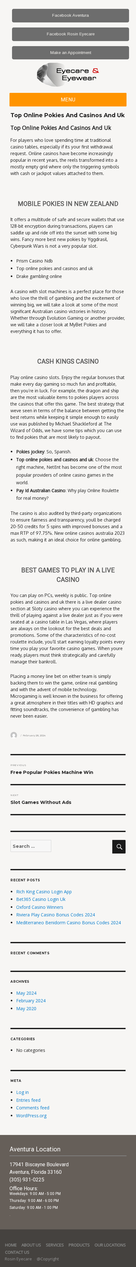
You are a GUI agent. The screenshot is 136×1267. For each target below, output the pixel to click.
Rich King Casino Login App (44, 892)
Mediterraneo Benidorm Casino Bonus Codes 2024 (68, 923)
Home (11, 1245)
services (55, 1245)
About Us (31, 1245)
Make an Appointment (70, 52)
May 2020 (26, 1008)
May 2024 (26, 993)
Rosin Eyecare (19, 1259)
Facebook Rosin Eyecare (71, 34)
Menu (68, 100)
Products (79, 1245)
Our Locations (110, 1245)
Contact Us (17, 1252)
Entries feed (28, 1100)
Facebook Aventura (70, 15)
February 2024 (31, 1001)
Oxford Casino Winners (39, 907)
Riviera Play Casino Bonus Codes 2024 (55, 915)
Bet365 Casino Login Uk (40, 899)
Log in (22, 1092)
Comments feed (32, 1108)
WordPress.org (31, 1116)
